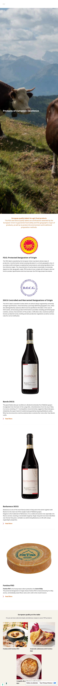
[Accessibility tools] (6, 683)
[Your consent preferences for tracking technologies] (2, 684)
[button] (7, 418)
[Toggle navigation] (4, 4)
